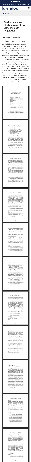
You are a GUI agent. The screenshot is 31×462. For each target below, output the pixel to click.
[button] (28, 8)
